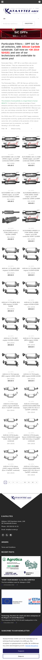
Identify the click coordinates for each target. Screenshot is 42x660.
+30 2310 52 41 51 (12, 526)
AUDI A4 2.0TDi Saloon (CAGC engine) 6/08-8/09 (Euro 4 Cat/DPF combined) (11, 468)
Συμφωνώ (21, 651)
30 (25, 482)
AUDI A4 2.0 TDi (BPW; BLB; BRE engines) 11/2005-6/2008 (11, 304)
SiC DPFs (11, 154)
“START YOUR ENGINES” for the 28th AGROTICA (18, 580)
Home (17, 36)
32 (33, 482)
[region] (21, 648)
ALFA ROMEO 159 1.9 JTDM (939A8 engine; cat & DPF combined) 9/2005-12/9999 (31, 159)
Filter (3, 128)
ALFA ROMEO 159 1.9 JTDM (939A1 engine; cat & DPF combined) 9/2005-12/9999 (11, 159)
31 (29, 482)
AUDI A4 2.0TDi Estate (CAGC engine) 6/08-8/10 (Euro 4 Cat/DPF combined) (11, 405)
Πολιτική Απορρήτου (31, 645)
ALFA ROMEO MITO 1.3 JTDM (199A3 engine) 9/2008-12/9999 (10, 232)
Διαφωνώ (21, 656)
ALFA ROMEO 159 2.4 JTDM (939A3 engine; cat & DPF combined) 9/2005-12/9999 (11, 194)
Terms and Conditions (8, 547)
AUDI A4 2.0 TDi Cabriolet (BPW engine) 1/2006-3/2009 (31, 340)
